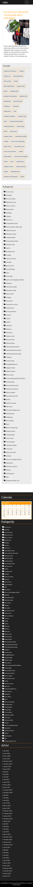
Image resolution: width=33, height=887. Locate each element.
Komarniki (9, 301)
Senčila (8, 399)
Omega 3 (9, 357)
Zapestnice (9, 463)
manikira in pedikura (9, 116)
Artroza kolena (10, 199)
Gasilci (8, 248)
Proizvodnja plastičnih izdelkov (15, 378)
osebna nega (20, 126)
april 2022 (6, 858)
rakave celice (7, 146)
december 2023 (7, 811)
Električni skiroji (11, 234)
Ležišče (8, 322)
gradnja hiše (7, 101)
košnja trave (7, 111)
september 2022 (7, 844)
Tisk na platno (10, 442)
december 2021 (7, 868)
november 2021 (7, 871)
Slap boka (9, 406)
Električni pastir (11, 230)
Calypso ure (7, 76)
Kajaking (9, 283)
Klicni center (10, 294)
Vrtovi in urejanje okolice (13, 459)
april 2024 (6, 800)
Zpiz (7, 477)
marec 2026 (6, 753)
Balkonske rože (11, 202)
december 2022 (7, 837)
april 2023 (6, 831)
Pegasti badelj (10, 368)
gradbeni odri (23, 96)
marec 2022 (6, 860)
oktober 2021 (7, 873)
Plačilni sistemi (10, 371)
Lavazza (8, 315)
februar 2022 (7, 863)
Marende (9, 325)
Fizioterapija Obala (12, 241)
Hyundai (8, 262)
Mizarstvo (9, 332)
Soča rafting (9, 420)
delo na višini (7, 81)
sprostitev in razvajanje (20, 156)
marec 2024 (6, 803)
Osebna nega (10, 361)
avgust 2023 (6, 821)
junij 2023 (6, 826)
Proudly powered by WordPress (17, 883)
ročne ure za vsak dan (10, 151)
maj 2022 (6, 855)
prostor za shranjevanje (17, 141)
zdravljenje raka (15, 171)
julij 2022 (5, 850)
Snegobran (9, 417)
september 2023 (7, 818)
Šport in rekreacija (11, 427)
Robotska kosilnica (12, 389)
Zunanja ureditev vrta (12, 480)
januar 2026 (6, 758)
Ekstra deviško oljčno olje (14, 227)
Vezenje (8, 456)
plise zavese (13, 131)
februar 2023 (7, 834)
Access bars (10, 192)
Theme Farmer (16, 884)
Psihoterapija (10, 382)
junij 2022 (6, 852)
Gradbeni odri (10, 251)
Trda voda (9, 449)
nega (5, 121)
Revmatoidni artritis (12, 385)
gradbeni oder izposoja (10, 96)
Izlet (7, 273)
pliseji (5, 131)
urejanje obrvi (20, 161)
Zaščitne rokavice (11, 466)
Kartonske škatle (11, 287)
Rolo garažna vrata (12, 396)
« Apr (3, 518)
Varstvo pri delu (11, 452)
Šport (7, 424)
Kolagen (8, 297)
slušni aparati (7, 156)
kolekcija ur (7, 106)
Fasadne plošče (10, 237)
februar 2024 (7, 805)
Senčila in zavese (11, 403)
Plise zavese (10, 375)
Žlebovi (8, 470)
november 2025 (7, 764)
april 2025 (6, 779)
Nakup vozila (10, 336)
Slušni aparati (10, 413)
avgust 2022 (6, 847)
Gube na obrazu (11, 258)
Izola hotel (9, 276)
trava (11, 161)
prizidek (6, 141)
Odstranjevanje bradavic (13, 350)
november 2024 (7, 790)
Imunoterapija (10, 269)
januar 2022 (6, 865)
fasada (16, 81)
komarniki (16, 106)
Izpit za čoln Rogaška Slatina (15, 280)
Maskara (9, 329)
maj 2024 (6, 798)
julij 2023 (5, 824)
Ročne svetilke (10, 392)
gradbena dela (14, 91)
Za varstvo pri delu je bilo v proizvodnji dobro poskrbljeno (16, 15)
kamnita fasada (18, 101)
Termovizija (9, 438)
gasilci (5, 91)
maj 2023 (6, 829)
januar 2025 (6, 787)
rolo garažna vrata (19, 146)
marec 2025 (6, 782)
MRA (5, 2)
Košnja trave (10, 308)
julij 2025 (5, 771)
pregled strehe (8, 136)
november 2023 (7, 813)
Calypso (21, 71)
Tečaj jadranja (10, 435)
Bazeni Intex (10, 209)
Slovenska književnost (13, 410)
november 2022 (7, 839)
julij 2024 (5, 795)
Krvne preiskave (11, 311)
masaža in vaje (22, 116)
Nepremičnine (10, 343)
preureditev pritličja (20, 136)
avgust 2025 (6, 769)
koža (15, 111)
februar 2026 (7, 756)
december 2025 (7, 761)
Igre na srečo (10, 266)
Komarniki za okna (12, 304)
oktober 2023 (7, 816)
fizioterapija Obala (9, 86)
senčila (21, 151)
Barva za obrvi (10, 206)
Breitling (8, 213)
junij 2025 (6, 774)
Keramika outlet (11, 290)
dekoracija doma (18, 76)
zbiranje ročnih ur (8, 166)
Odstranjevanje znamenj (13, 354)
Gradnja (8, 255)
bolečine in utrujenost (10, 71)
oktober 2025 (7, 766)
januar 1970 (6, 876)
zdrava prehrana (20, 166)
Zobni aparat (10, 473)
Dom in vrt (9, 220)
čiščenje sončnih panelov (11, 176)
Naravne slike (10, 339)
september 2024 (7, 792)
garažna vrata (21, 86)
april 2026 (6, 751)
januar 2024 (6, 808)
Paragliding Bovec (12, 364)
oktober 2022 (7, 842)
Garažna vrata (10, 244)
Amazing (9, 195)
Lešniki (8, 318)
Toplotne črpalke (11, 445)
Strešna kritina (10, 431)
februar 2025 (7, 785)
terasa (6, 161)
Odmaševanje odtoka (12, 347)
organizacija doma (9, 126)
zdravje (6, 171)
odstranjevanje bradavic (16, 121)
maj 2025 (6, 777)
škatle (22, 176)
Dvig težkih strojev (12, 223)
